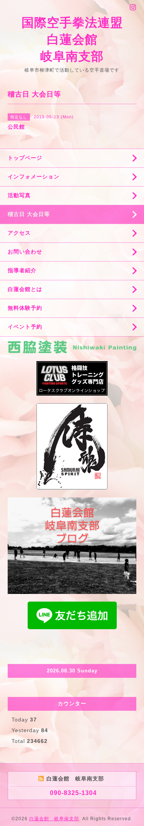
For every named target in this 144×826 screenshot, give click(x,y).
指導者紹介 (22, 270)
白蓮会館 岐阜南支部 (54, 818)
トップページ (25, 158)
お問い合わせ (25, 252)
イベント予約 (25, 327)
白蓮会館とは (25, 289)
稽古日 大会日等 (29, 214)
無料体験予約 (25, 308)
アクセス (19, 233)
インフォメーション (34, 176)
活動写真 (19, 195)
